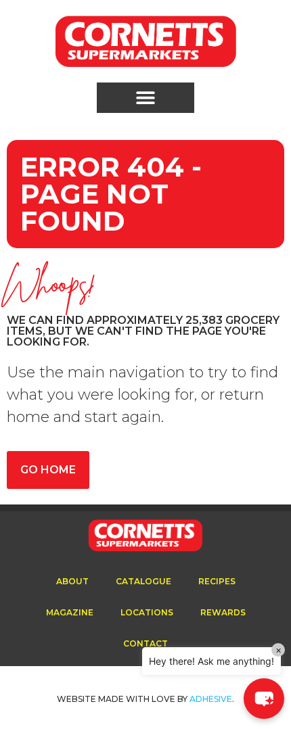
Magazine (69, 612)
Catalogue (143, 581)
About (72, 581)
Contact (145, 643)
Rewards (223, 612)
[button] (145, 98)
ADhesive (210, 699)
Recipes (217, 581)
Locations (146, 612)
